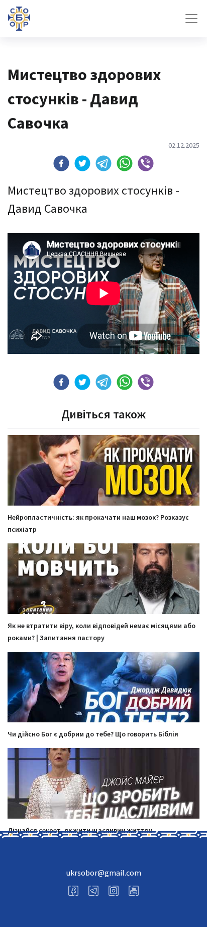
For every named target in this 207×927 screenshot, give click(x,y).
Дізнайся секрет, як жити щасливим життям (80, 830)
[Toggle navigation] (191, 18)
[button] (61, 163)
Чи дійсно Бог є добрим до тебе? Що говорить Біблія (93, 733)
